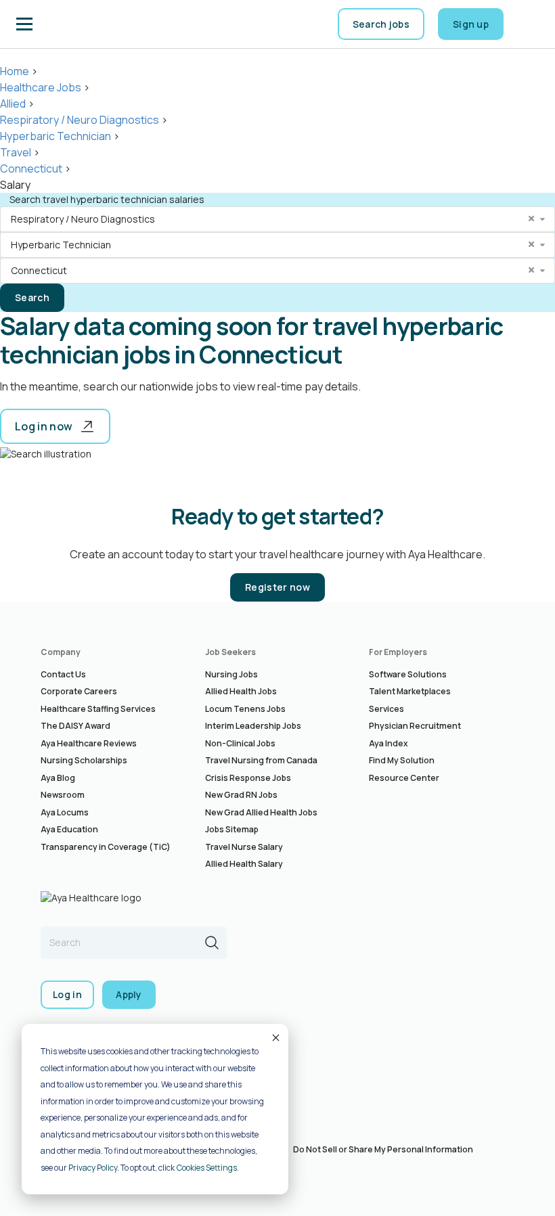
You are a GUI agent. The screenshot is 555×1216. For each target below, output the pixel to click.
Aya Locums (65, 812)
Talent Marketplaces (410, 691)
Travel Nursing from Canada (261, 760)
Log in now (43, 426)
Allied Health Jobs (241, 691)
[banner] (81, 24)
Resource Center (404, 778)
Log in (67, 994)
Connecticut (31, 168)
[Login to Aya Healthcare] (528, 24)
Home (14, 71)
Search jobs (381, 24)
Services (386, 709)
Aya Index (388, 743)
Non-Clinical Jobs (240, 743)
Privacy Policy (92, 1167)
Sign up (471, 24)
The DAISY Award (75, 725)
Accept (275, 1037)
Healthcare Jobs (40, 87)
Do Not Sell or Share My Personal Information (383, 1149)
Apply (129, 994)
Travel (15, 152)
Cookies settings (207, 1167)
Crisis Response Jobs (248, 778)
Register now (277, 587)
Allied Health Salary (244, 864)
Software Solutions (408, 674)
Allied (13, 103)
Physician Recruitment (415, 725)
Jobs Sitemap (232, 829)
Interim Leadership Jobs (253, 725)
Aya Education (69, 829)
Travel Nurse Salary (244, 847)
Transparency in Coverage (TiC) (106, 847)
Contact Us (63, 674)
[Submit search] (212, 942)
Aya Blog (58, 778)
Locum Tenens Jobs (245, 709)
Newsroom (63, 795)
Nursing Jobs (231, 674)
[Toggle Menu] (24, 24)
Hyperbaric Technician (55, 136)
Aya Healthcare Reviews (89, 743)
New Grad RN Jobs (241, 795)
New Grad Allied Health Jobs (261, 812)
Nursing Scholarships (84, 760)
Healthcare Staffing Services (98, 709)
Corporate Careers (79, 691)
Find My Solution (402, 760)
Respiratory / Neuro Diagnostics (79, 119)
